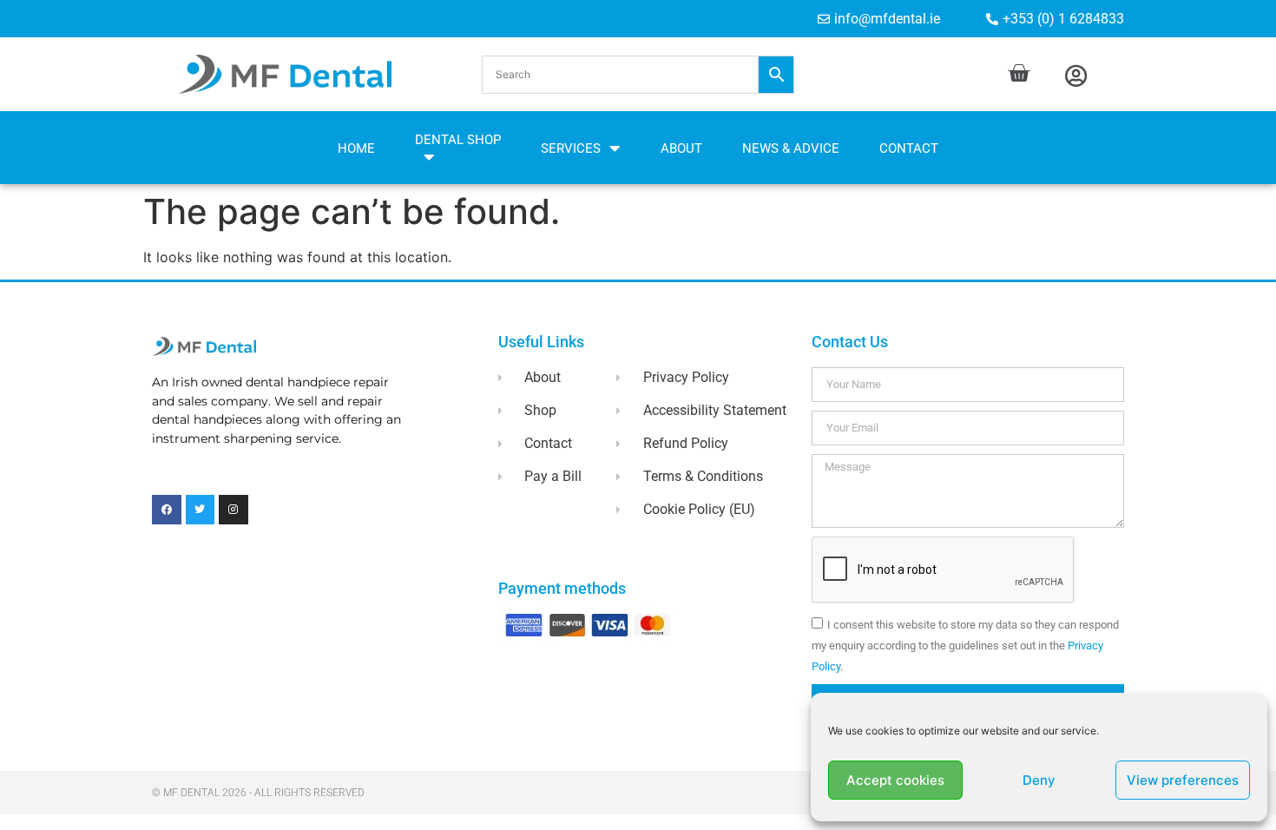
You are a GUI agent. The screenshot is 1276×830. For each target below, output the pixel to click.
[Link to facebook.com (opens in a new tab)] (166, 509)
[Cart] (1018, 73)
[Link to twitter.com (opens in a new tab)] (200, 509)
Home (356, 148)
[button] (638, 75)
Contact (908, 148)
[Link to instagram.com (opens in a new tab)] (233, 509)
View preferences (1183, 780)
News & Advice (790, 148)
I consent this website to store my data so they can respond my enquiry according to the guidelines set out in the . (965, 645)
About (681, 148)
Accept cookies (895, 780)
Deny (1039, 780)
